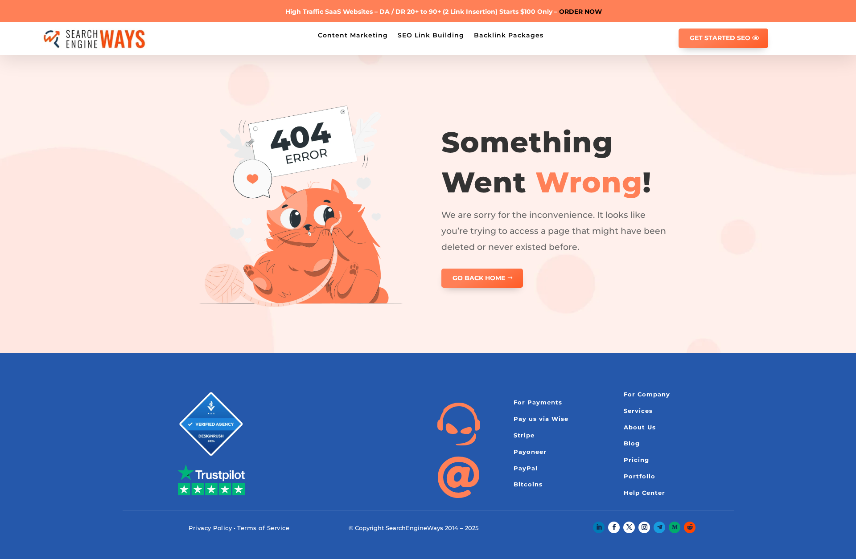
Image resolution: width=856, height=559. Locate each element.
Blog (632, 443)
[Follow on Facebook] (614, 527)
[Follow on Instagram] (644, 527)
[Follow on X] (629, 527)
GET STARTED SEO (720, 38)
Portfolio (639, 476)
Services (638, 410)
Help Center (644, 492)
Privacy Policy (210, 527)
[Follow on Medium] (674, 527)
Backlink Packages (508, 34)
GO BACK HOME (479, 278)
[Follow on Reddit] (690, 527)
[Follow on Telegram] (659, 527)
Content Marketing (353, 34)
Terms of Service (263, 527)
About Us (640, 427)
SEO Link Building (431, 34)
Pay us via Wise (541, 418)
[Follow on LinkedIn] (599, 527)
